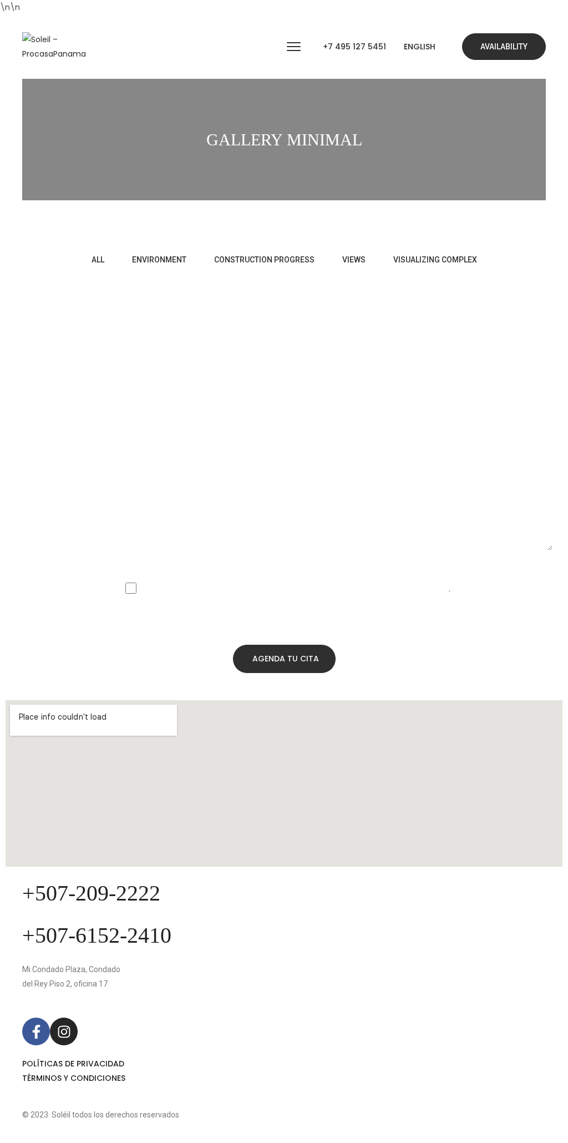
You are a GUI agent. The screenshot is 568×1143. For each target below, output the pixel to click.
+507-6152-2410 (96, 935)
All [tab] (98, 259)
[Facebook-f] (36, 1031)
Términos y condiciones (73, 1078)
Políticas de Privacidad (73, 1063)
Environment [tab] (159, 259)
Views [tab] (354, 259)
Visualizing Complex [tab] (435, 259)
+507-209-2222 (91, 893)
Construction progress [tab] (264, 259)
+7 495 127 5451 (354, 46)
